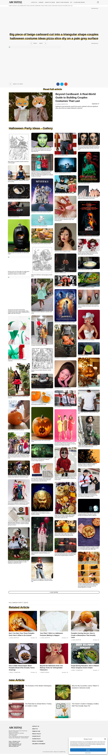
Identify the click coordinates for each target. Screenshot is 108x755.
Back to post (17, 84)
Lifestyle (34, 2)
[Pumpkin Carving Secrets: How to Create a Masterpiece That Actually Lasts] (85, 621)
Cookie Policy (36, 738)
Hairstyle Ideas (50, 2)
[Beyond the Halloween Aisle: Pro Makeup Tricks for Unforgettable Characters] (54, 653)
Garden (41, 2)
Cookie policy (36, 736)
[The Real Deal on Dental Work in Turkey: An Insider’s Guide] (16, 710)
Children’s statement (38, 743)
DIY (71, 2)
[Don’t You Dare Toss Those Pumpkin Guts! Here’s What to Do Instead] (23, 621)
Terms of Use (36, 731)
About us (35, 728)
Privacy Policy (88, 752)
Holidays (14, 5)
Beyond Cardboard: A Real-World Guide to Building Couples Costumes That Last (51, 5)
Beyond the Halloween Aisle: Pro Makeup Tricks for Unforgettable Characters (51, 668)
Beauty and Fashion (62, 2)
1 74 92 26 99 (13, 735)
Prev (35, 43)
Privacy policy (36, 733)
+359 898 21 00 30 (16, 741)
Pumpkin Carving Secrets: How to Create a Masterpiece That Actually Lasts (83, 635)
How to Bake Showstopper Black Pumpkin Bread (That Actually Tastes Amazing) (22, 668)
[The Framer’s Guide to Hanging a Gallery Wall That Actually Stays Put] (63, 710)
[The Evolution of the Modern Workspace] (16, 692)
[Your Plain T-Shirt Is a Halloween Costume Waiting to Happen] (54, 621)
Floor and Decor (79, 2)
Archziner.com (16, 2)
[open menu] (98, 2)
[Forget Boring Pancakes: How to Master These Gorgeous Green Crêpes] (85, 653)
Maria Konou (45, 672)
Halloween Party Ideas (24, 5)
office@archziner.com (14, 746)
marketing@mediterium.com (15, 743)
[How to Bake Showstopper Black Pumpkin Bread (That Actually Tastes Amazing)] (23, 653)
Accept (88, 750)
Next (41, 43)
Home (10, 5)
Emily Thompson (15, 672)
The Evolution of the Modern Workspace (38, 686)
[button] (105, 739)
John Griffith (62, 104)
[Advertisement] (54, 19)
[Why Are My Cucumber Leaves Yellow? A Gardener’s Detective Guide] (63, 692)
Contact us (35, 726)
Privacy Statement (37, 741)
